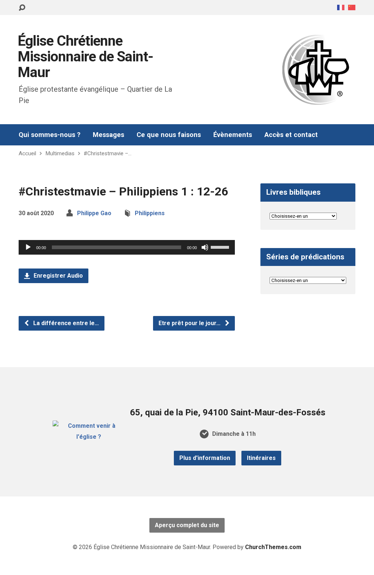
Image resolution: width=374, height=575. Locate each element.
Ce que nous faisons (169, 135)
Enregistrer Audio (57, 275)
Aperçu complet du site (187, 525)
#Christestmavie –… (107, 153)
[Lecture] (28, 247)
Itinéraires (261, 457)
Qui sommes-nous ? (49, 135)
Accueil (27, 153)
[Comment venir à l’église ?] (88, 436)
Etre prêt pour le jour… (190, 323)
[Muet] (205, 247)
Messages (108, 135)
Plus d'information (204, 457)
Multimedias (60, 153)
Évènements (232, 135)
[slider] (221, 246)
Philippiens (150, 213)
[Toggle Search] (22, 8)
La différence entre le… (65, 323)
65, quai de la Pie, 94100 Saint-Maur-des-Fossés (227, 412)
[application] (127, 247)
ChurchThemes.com (273, 547)
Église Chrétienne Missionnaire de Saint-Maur (85, 56)
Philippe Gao (94, 213)
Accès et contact (291, 135)
